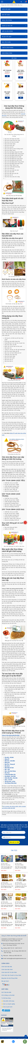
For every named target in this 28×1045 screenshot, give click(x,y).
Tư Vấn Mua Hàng (6, 998)
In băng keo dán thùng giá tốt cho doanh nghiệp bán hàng (21, 886)
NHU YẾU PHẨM (6, 42)
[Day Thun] (7, 76)
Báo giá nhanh (5, 981)
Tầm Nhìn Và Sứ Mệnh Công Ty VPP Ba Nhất (20, 867)
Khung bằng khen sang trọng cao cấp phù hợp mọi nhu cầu (7, 925)
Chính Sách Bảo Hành (7, 969)
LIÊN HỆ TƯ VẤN (14, 842)
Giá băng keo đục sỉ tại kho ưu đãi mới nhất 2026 (7, 886)
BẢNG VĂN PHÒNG (7, 20)
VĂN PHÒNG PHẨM (12, 5)
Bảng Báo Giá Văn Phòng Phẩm (9, 978)
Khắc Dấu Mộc (6, 9)
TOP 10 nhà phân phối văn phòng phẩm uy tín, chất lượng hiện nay (6, 867)
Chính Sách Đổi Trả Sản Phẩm (9, 972)
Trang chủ (3, 5)
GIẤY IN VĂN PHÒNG (7, 31)
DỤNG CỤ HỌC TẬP (7, 25)
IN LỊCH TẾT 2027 (6, 36)
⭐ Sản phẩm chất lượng (7, 1001)
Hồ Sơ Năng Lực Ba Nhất (7, 995)
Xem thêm (3, 870)
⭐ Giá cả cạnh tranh (6, 1006)
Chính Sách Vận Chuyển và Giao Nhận (11, 975)
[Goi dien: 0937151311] (25, 1042)
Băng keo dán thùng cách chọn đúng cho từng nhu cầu (20, 906)
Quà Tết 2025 (6, 14)
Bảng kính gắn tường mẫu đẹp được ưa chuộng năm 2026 (20, 925)
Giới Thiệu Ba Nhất (6, 992)
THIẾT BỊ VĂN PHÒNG (7, 47)
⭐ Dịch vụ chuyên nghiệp (8, 1004)
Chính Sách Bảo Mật (6, 966)
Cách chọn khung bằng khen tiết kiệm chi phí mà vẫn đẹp (7, 906)
